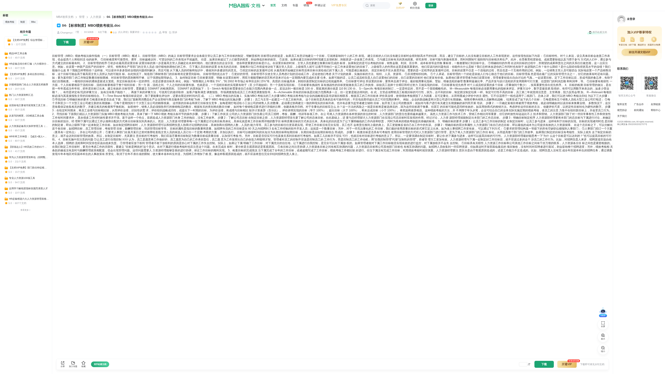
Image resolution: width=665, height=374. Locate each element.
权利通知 (639, 110)
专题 (295, 5)
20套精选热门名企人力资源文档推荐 (28, 84)
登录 (430, 5)
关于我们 (622, 116)
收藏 (83, 366)
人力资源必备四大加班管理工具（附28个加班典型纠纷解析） (29, 126)
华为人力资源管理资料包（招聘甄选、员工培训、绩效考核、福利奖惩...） (29, 157)
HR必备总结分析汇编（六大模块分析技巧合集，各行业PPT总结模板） (29, 63)
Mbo (33, 22)
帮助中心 (655, 110)
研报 (306, 5)
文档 (284, 5)
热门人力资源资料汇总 (21, 94)
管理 (82, 16)
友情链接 (655, 104)
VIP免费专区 (339, 5)
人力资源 (95, 16)
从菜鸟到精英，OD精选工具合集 (26, 115)
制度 (22, 22)
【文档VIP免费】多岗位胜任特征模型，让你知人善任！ (29, 74)
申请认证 (320, 5)
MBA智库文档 (64, 16)
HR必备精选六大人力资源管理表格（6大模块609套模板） (29, 198)
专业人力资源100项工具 (22, 178)
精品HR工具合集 (18, 53)
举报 (164, 32)
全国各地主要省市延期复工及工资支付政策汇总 (29, 105)
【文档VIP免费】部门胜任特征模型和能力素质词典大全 (29, 167)
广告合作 (639, 104)
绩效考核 (9, 22)
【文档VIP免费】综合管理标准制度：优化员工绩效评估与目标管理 (28, 40)
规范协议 (622, 110)
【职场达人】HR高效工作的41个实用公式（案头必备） (29, 146)
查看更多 (24, 210)
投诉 (174, 32)
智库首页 (622, 104)
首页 (273, 5)
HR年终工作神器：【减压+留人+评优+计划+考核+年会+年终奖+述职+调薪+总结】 (29, 136)
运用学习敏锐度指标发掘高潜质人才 (28, 188)
